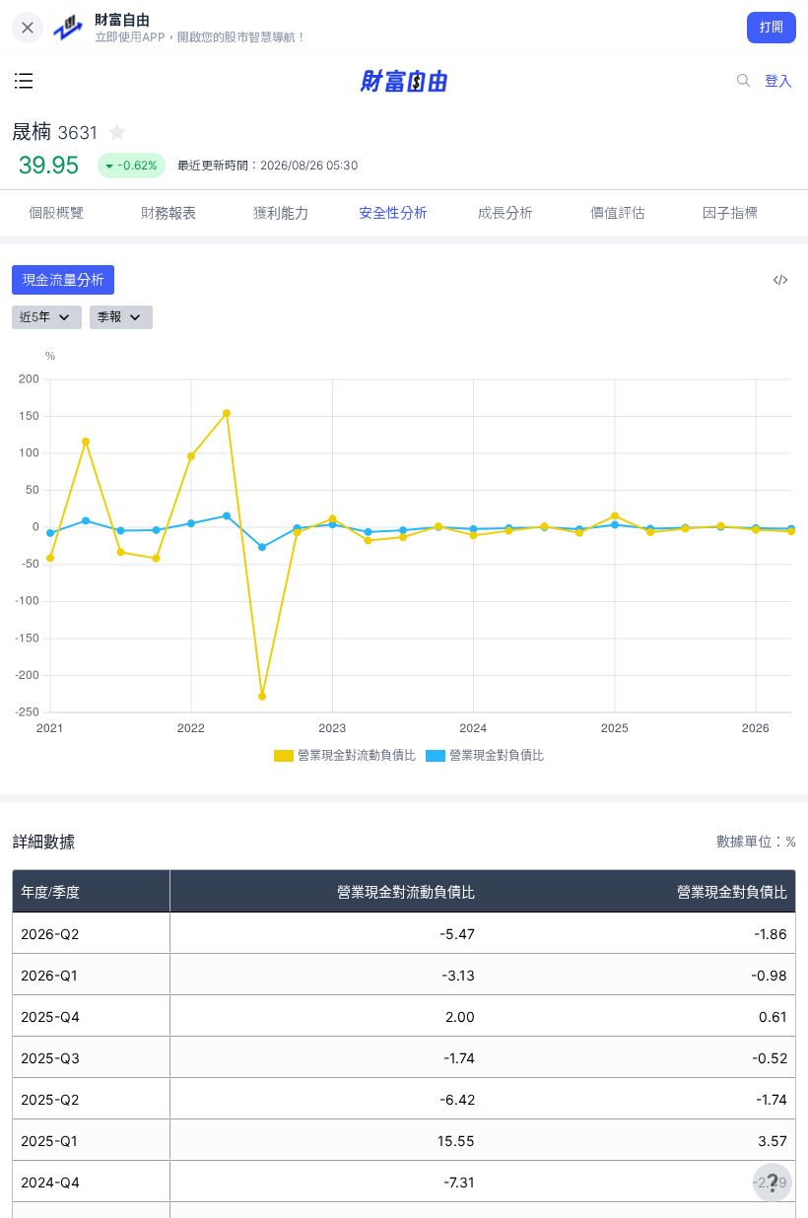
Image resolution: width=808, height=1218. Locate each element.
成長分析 (505, 212)
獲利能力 (280, 212)
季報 (109, 316)
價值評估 (617, 212)
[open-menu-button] (23, 81)
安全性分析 (393, 212)
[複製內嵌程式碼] (780, 280)
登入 (778, 80)
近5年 (35, 316)
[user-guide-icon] (772, 1182)
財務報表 (168, 212)
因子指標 (730, 212)
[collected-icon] (117, 132)
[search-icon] (744, 81)
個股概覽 (56, 212)
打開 (772, 27)
